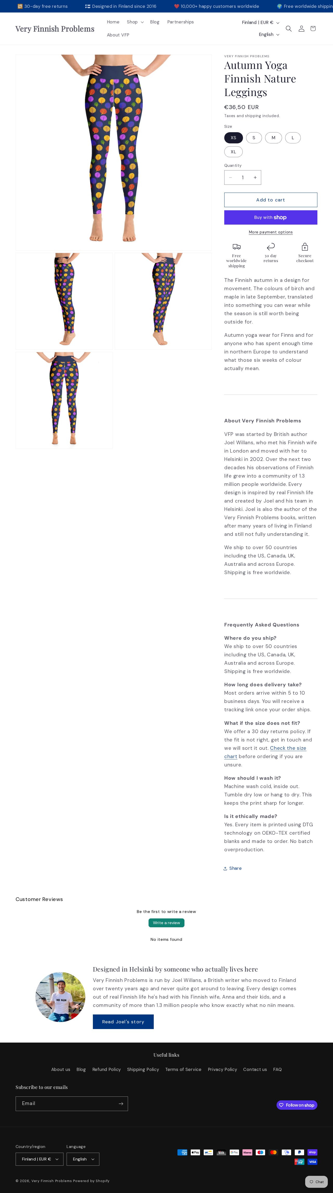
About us (61, 1069)
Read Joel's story (123, 1022)
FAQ (277, 1069)
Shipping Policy (143, 1069)
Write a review (166, 922)
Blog (81, 1069)
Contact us (255, 1069)
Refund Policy (106, 1069)
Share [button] (235, 868)
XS (233, 138)
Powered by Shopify (91, 1181)
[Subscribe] (121, 1103)
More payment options (271, 232)
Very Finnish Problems (51, 1181)
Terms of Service (183, 1069)
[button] (134, 22)
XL (233, 152)
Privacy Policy (222, 1069)
